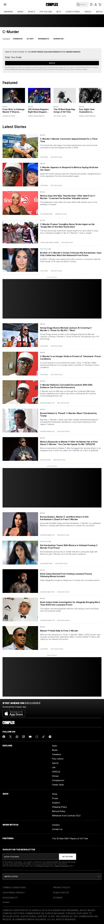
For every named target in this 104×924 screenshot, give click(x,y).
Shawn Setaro (9, 116)
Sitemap (58, 897)
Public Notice (61, 892)
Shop (54, 794)
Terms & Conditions (14, 887)
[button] (52, 876)
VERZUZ (87, 12)
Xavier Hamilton (47, 403)
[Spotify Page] (50, 736)
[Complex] (52, 4)
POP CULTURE (46, 12)
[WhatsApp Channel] (17, 736)
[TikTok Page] (43, 736)
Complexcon (58, 780)
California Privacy (14, 892)
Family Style (58, 784)
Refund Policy (58, 811)
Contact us (57, 829)
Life (53, 767)
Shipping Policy (59, 807)
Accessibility (10, 897)
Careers (56, 825)
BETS (58, 12)
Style (54, 745)
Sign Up (52, 63)
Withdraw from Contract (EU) (66, 815)
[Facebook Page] (4, 736)
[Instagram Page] (23, 736)
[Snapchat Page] (37, 736)
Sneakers (56, 754)
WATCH (99, 12)
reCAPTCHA (41, 69)
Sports (55, 763)
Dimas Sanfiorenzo (36, 116)
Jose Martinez (46, 214)
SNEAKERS (8, 12)
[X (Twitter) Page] (10, 736)
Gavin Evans (45, 460)
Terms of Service (76, 69)
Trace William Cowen (49, 242)
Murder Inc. (59, 39)
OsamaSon (17, 39)
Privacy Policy (61, 69)
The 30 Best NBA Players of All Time (70, 838)
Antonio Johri (60, 116)
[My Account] (95, 4)
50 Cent (30, 39)
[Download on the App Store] (14, 712)
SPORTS (31, 12)
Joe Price (44, 157)
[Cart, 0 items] (99, 4)
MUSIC (20, 12)
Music (5, 107)
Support (56, 802)
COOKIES (6, 902)
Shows (55, 776)
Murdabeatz (43, 39)
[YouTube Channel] (30, 736)
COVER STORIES (73, 12)
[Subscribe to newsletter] (67, 857)
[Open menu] (5, 4)
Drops (55, 798)
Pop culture (57, 758)
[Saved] (91, 4)
